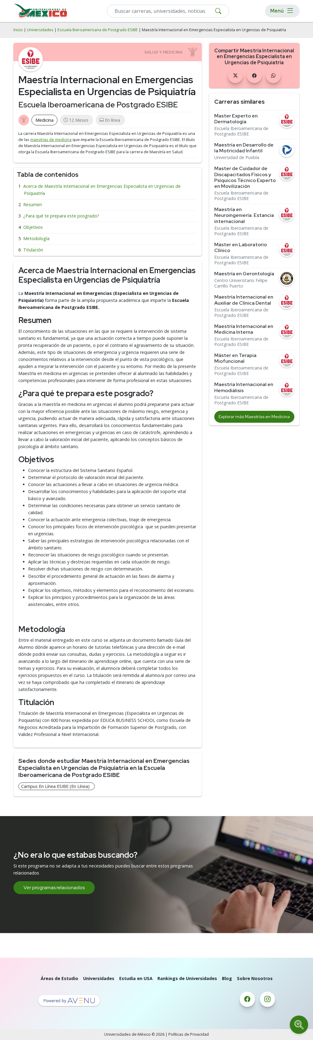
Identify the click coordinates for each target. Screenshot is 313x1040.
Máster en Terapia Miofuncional (235, 358)
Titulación (33, 250)
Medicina (44, 120)
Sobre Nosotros (255, 978)
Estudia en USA (136, 978)
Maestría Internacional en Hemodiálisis (243, 387)
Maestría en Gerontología (244, 274)
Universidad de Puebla (236, 157)
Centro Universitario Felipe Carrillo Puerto (240, 283)
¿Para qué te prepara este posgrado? (61, 216)
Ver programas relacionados (54, 887)
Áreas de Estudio (59, 978)
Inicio (18, 29)
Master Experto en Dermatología (236, 118)
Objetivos (33, 227)
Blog (227, 978)
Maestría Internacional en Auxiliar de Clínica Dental (243, 300)
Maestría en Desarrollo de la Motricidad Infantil (244, 148)
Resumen (32, 204)
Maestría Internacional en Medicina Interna (243, 329)
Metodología (36, 238)
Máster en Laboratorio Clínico (240, 247)
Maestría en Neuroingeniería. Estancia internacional (244, 215)
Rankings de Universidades (187, 978)
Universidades (40, 29)
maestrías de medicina (51, 139)
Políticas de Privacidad (188, 1034)
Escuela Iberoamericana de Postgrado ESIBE (97, 29)
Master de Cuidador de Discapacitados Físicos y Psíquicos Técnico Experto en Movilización (245, 177)
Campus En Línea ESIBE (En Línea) (55, 786)
